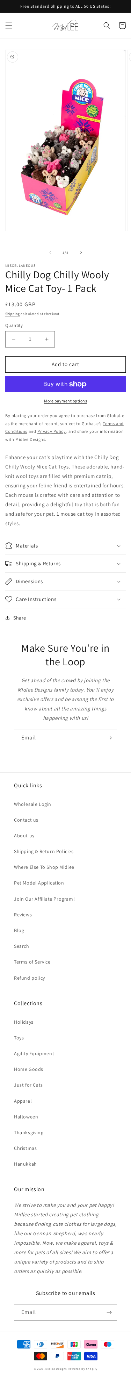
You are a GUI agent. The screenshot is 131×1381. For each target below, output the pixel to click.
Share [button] (19, 618)
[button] (8, 25)
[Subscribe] (109, 738)
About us (24, 835)
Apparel (23, 1101)
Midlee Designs (56, 1369)
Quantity (14, 325)
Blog (19, 930)
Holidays (24, 1022)
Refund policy (29, 978)
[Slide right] (81, 252)
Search (21, 946)
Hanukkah (25, 1164)
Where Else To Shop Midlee (44, 867)
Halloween (26, 1117)
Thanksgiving (28, 1132)
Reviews (23, 914)
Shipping (12, 314)
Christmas (25, 1148)
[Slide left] (50, 252)
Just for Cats (28, 1085)
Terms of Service (32, 962)
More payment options (65, 400)
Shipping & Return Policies (44, 851)
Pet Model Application (39, 883)
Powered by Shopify (82, 1369)
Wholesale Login (32, 804)
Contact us (26, 820)
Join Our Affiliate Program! (44, 899)
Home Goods (28, 1069)
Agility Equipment (34, 1053)
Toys (19, 1038)
